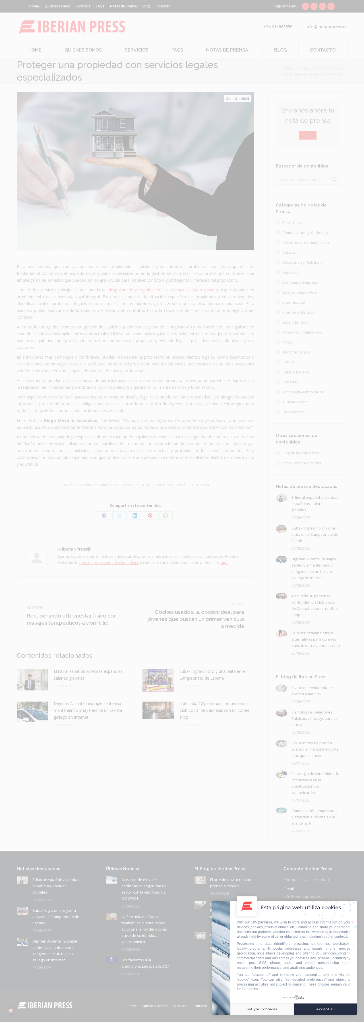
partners (265, 922)
